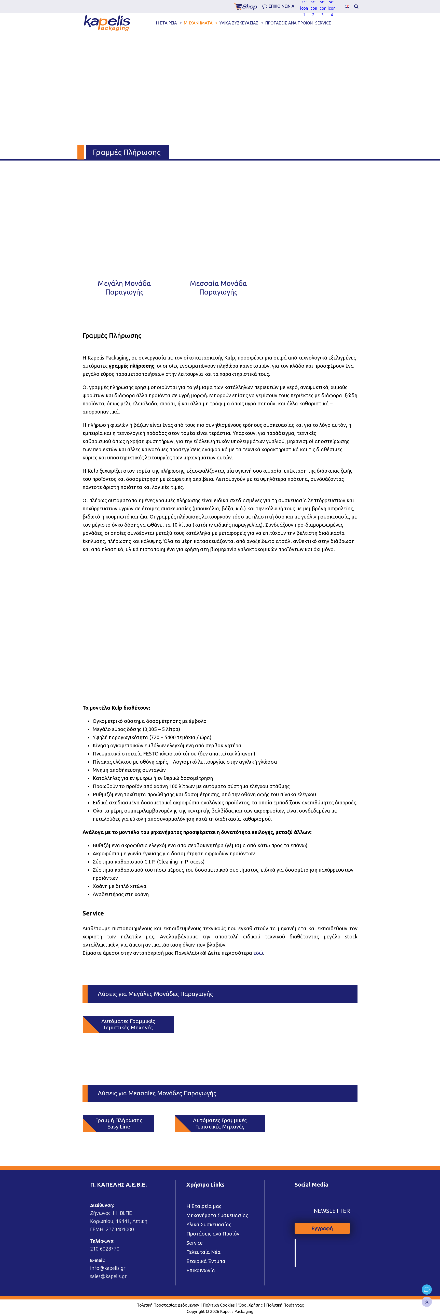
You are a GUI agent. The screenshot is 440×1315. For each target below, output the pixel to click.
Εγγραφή (322, 1228)
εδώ (258, 953)
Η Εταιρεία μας (203, 1206)
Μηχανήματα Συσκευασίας (217, 1215)
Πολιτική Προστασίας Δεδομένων (167, 1305)
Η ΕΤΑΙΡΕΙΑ (166, 23)
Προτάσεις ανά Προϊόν (212, 1234)
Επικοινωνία (200, 1270)
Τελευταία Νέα (203, 1252)
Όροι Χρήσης (251, 1305)
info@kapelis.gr (108, 1268)
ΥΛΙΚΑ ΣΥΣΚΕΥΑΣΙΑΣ (238, 23)
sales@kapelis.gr (108, 1276)
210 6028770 (104, 1249)
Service (194, 1243)
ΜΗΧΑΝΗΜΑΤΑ (198, 23)
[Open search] (356, 6)
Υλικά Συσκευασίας (208, 1224)
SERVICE (323, 23)
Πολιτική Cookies (219, 1305)
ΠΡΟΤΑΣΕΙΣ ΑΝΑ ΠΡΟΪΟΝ (289, 23)
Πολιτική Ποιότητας (285, 1305)
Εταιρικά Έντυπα (205, 1261)
